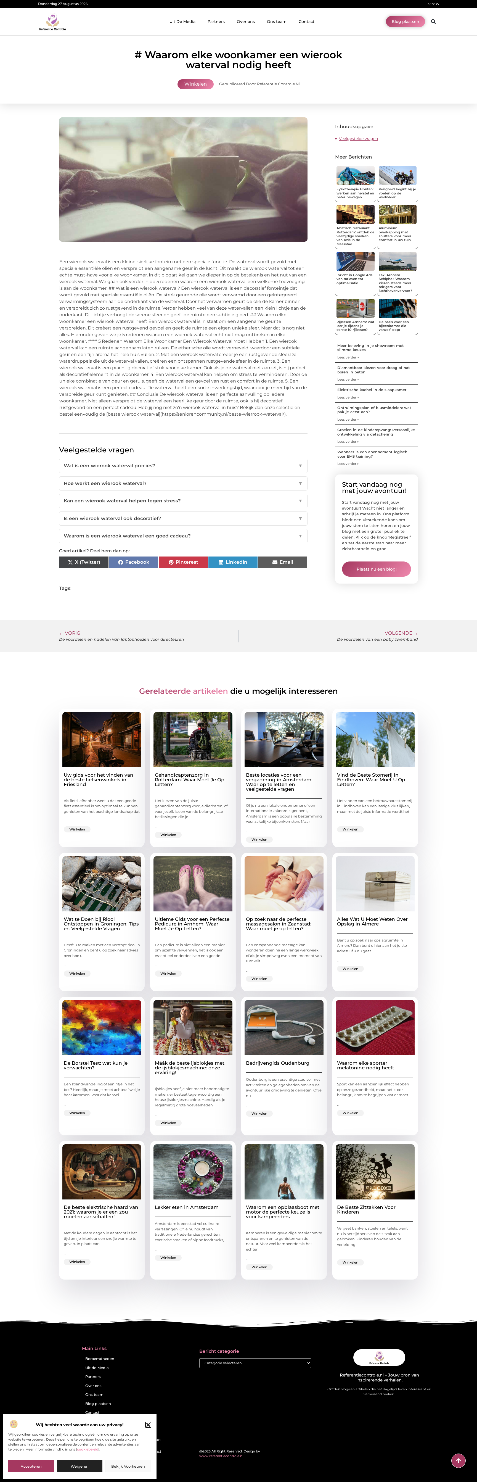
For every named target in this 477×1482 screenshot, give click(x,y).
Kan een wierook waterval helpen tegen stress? (183, 500)
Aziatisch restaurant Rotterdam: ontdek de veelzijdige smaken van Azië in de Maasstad (355, 236)
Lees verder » (348, 357)
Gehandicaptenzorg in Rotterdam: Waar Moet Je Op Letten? (189, 779)
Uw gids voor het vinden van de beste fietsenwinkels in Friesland (98, 779)
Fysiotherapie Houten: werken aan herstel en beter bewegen (355, 193)
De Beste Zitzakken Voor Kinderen (366, 1209)
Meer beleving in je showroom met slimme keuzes (370, 347)
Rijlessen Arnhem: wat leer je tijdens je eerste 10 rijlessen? (355, 326)
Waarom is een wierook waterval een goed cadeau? (183, 536)
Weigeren (80, 1466)
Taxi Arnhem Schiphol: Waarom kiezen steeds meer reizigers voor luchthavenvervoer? (395, 283)
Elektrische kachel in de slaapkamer (371, 389)
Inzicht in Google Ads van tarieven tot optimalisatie (354, 279)
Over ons (246, 21)
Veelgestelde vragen (358, 138)
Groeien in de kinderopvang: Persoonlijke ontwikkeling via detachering (376, 432)
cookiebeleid (87, 1449)
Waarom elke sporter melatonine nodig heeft (365, 1065)
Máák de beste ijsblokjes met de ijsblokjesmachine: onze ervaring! (189, 1067)
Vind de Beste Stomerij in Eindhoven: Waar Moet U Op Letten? (371, 779)
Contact (306, 21)
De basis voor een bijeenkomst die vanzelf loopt (394, 326)
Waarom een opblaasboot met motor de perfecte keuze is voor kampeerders (282, 1211)
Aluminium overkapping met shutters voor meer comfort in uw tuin (395, 234)
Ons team (277, 21)
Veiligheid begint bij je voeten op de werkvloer (397, 193)
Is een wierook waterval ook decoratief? (183, 518)
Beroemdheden (99, 1359)
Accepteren (31, 1466)
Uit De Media (182, 21)
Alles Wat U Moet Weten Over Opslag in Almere (372, 921)
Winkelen (195, 84)
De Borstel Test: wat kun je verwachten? (96, 1065)
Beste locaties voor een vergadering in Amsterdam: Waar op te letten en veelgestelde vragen (279, 782)
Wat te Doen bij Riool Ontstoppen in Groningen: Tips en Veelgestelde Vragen (101, 923)
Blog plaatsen (98, 1404)
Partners (216, 21)
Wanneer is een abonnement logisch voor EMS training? (372, 454)
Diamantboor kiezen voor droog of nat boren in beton (373, 369)
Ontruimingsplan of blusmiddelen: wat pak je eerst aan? (374, 409)
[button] (148, 1425)
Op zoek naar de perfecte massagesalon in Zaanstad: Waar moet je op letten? (278, 923)
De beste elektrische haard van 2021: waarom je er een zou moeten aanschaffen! (101, 1211)
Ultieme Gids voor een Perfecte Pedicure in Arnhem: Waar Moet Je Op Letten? (192, 923)
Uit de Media (97, 1368)
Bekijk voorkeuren (128, 1466)
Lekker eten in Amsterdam (187, 1207)
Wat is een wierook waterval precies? (183, 465)
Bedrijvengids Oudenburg (277, 1063)
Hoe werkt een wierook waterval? (183, 483)
